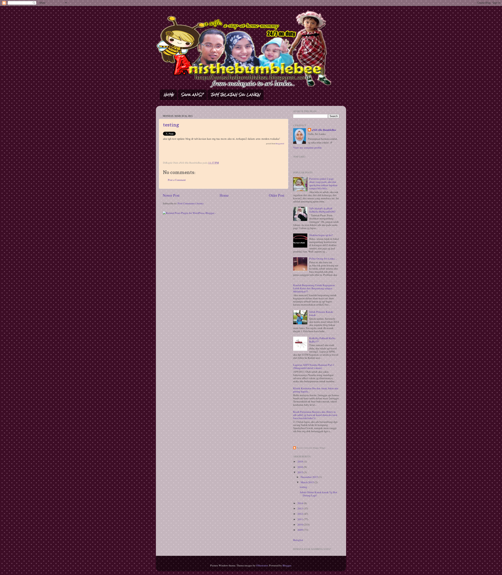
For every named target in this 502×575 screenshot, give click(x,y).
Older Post (276, 195)
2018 (300, 461)
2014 (300, 503)
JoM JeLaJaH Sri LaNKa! (235, 94)
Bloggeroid (280, 143)
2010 (300, 524)
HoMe (169, 94)
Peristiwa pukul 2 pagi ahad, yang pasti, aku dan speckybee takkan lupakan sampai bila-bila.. (323, 183)
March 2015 (307, 482)
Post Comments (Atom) (191, 203)
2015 (300, 472)
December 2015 (309, 477)
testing (171, 125)
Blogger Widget (319, 448)
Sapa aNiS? (192, 94)
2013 (300, 508)
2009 (300, 530)
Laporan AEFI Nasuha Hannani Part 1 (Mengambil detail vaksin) (313, 366)
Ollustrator (262, 565)
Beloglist (298, 540)
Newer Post (171, 195)
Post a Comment (177, 180)
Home (224, 195)
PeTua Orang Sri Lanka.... (323, 258)
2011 (300, 519)
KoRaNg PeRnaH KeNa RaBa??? (322, 339)
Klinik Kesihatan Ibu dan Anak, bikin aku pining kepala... (315, 390)
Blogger (287, 565)
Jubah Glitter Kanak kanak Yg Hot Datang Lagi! (318, 493)
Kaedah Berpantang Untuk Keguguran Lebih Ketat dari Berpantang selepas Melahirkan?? (314, 288)
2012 (300, 514)
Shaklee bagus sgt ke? (321, 235)
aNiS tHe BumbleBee (324, 130)
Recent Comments (304, 448)
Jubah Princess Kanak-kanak (321, 313)
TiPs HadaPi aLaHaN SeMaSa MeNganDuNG (322, 210)
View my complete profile (307, 147)
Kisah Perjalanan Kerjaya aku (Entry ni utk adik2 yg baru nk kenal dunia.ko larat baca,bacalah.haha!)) (315, 415)
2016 (300, 467)
